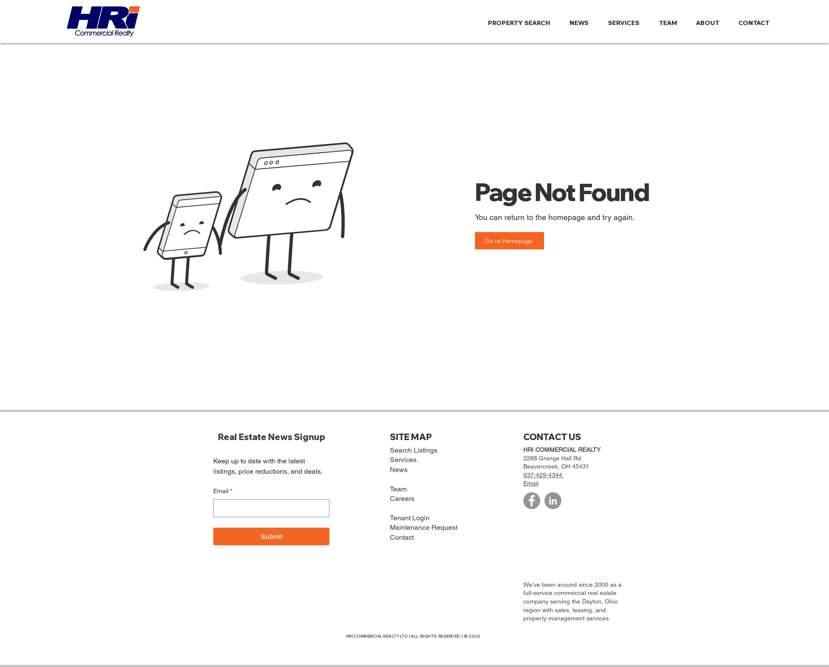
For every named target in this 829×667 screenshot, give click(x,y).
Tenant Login (410, 518)
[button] (711, 23)
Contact (402, 537)
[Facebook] (531, 500)
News (399, 470)
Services (403, 460)
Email (222, 491)
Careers (402, 498)
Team (398, 489)
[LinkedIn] (552, 500)
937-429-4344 (543, 475)
